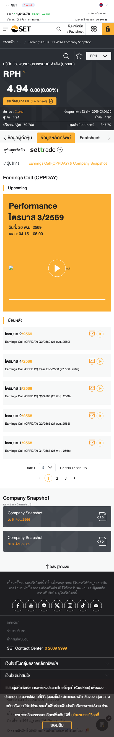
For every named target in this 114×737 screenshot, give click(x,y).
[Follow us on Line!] (44, 606)
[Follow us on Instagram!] (70, 606)
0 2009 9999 (56, 648)
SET (13, 5)
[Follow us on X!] (57, 606)
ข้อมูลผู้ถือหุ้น (20, 137)
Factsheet (90, 137)
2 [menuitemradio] (57, 478)
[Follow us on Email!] (96, 606)
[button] (5, 137)
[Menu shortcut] (94, 29)
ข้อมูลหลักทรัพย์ (56, 137)
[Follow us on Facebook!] (18, 606)
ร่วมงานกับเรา (16, 631)
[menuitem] (74, 478)
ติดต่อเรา (13, 622)
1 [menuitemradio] (48, 478)
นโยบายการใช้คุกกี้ (85, 715)
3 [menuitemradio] (66, 478)
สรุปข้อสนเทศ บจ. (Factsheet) (27, 101)
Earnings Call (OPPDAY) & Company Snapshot (67, 163)
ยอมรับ (57, 725)
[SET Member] (108, 29)
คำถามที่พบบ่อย (17, 639)
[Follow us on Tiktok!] (83, 606)
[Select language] (103, 5)
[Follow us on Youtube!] (31, 606)
